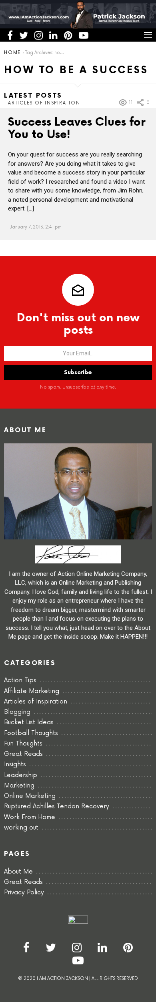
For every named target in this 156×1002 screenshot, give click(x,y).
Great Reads (23, 754)
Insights (15, 764)
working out (21, 828)
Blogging (17, 712)
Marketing (19, 786)
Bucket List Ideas (29, 722)
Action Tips (20, 680)
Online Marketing (30, 796)
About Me (18, 872)
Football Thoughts (31, 733)
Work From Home (29, 817)
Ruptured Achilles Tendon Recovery (56, 806)
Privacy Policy (24, 892)
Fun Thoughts (23, 743)
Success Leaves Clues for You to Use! (77, 128)
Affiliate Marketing (31, 691)
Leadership (20, 775)
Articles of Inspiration (44, 103)
